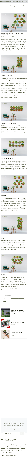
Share (4, 301)
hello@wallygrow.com (11, 455)
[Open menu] (1, 5)
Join (22, 433)
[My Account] (23, 5)
